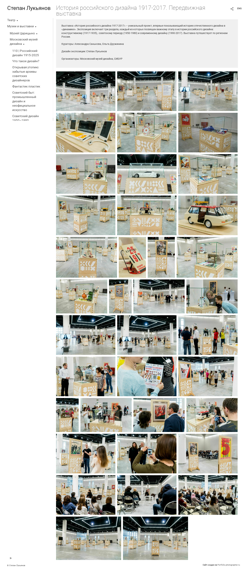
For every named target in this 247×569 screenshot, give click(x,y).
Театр (11, 20)
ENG (239, 8)
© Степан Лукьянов (16, 565)
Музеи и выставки (20, 26)
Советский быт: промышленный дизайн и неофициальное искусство (24, 101)
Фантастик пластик (26, 86)
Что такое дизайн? (25, 61)
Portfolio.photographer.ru (229, 565)
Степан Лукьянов (29, 8)
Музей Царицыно (22, 33)
